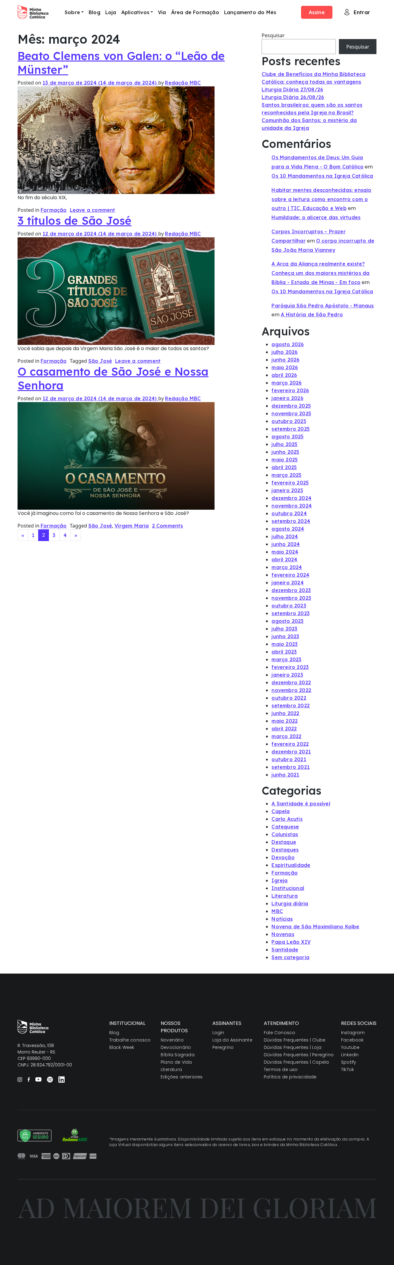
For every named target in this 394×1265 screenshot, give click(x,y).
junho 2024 (285, 544)
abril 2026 (284, 375)
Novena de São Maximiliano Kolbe (315, 926)
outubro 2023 (288, 606)
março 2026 (286, 383)
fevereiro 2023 (290, 667)
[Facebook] (28, 1079)
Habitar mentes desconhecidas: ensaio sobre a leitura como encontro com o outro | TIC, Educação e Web (321, 199)
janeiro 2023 (287, 675)
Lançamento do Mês (250, 12)
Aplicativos (135, 12)
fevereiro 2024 (290, 575)
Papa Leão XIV (291, 942)
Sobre (72, 12)
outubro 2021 (288, 759)
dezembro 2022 (291, 682)
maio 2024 (284, 552)
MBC (277, 911)
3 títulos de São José (74, 220)
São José (100, 361)
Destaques (285, 850)
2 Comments (167, 526)
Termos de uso (281, 1069)
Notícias (282, 919)
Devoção (282, 857)
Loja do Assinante (232, 1040)
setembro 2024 (290, 521)
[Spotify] (50, 1079)
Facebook (352, 1040)
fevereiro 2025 (290, 483)
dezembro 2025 (291, 406)
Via (162, 12)
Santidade (284, 950)
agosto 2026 (287, 344)
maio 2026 (284, 367)
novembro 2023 (291, 598)
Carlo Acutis (286, 819)
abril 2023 (284, 652)
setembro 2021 (290, 767)
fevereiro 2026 (290, 390)
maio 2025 (284, 460)
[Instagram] (20, 1079)
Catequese (285, 827)
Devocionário (176, 1047)
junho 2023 (285, 636)
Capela (280, 811)
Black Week (122, 1047)
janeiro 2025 (287, 490)
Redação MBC (183, 83)
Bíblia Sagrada (178, 1055)
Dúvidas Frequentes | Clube (294, 1040)
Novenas (282, 934)
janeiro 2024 (287, 582)
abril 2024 (284, 559)
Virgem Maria (132, 526)
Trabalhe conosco (130, 1040)
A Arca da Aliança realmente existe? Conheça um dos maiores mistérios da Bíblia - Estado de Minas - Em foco (320, 273)
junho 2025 (285, 452)
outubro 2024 (289, 513)
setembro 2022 (290, 705)
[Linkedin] (61, 1079)
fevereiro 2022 (290, 744)
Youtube (350, 1047)
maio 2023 (284, 644)
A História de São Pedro (312, 314)
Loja (110, 12)
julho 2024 (284, 536)
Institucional (287, 888)
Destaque (283, 842)
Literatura (284, 896)
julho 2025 (284, 444)
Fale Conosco (279, 1033)
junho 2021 (285, 775)
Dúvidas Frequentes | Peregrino (299, 1055)
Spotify (348, 1062)
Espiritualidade (290, 865)
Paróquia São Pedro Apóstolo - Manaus (322, 305)
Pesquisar (273, 35)
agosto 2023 (287, 621)
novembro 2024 (291, 506)
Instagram (353, 1033)
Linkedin (350, 1055)
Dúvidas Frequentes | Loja (292, 1047)
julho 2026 (284, 352)
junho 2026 (285, 360)
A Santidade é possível (300, 804)
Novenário (172, 1040)
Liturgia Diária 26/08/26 (293, 97)
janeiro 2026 (287, 398)
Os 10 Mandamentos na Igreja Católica (322, 176)
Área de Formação (195, 12)
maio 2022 (284, 721)
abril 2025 (284, 467)
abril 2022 (284, 728)
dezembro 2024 (291, 498)
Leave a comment (92, 210)
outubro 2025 (288, 421)
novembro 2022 (291, 690)
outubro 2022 (288, 698)
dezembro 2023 (291, 590)
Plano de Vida (176, 1062)
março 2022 (286, 736)
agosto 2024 (287, 529)
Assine (317, 12)
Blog (94, 12)
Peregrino (223, 1047)
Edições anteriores (182, 1077)
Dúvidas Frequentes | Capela (296, 1062)
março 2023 (286, 659)
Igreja (279, 880)
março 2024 (286, 567)
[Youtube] (38, 1079)
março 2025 (286, 475)
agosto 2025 (287, 436)
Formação (54, 210)
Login (218, 1033)
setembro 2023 (290, 613)
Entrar (362, 12)
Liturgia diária (289, 903)
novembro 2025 (291, 413)
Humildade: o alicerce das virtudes (315, 217)
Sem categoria (290, 957)
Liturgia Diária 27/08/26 (292, 89)
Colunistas (284, 834)
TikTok (347, 1069)
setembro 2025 (290, 429)
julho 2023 (284, 629)
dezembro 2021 (291, 752)
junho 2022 (285, 713)
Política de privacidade (290, 1077)
